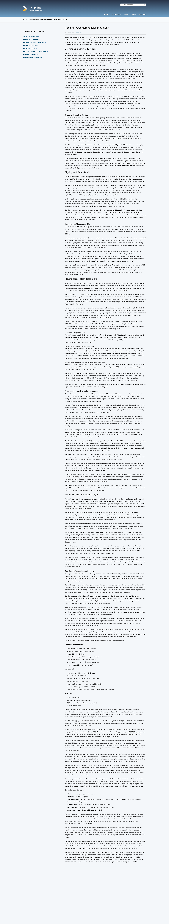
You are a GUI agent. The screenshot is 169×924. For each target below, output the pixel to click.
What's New (116, 14)
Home (106, 14)
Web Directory (28, 19)
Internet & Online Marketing (34, 52)
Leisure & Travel (29, 55)
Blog (134, 14)
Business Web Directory (32, 8)
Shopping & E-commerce (33, 58)
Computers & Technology (33, 43)
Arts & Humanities (30, 36)
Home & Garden (29, 49)
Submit (126, 14)
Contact (142, 14)
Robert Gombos (79, 33)
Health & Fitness (30, 46)
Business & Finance (30, 40)
